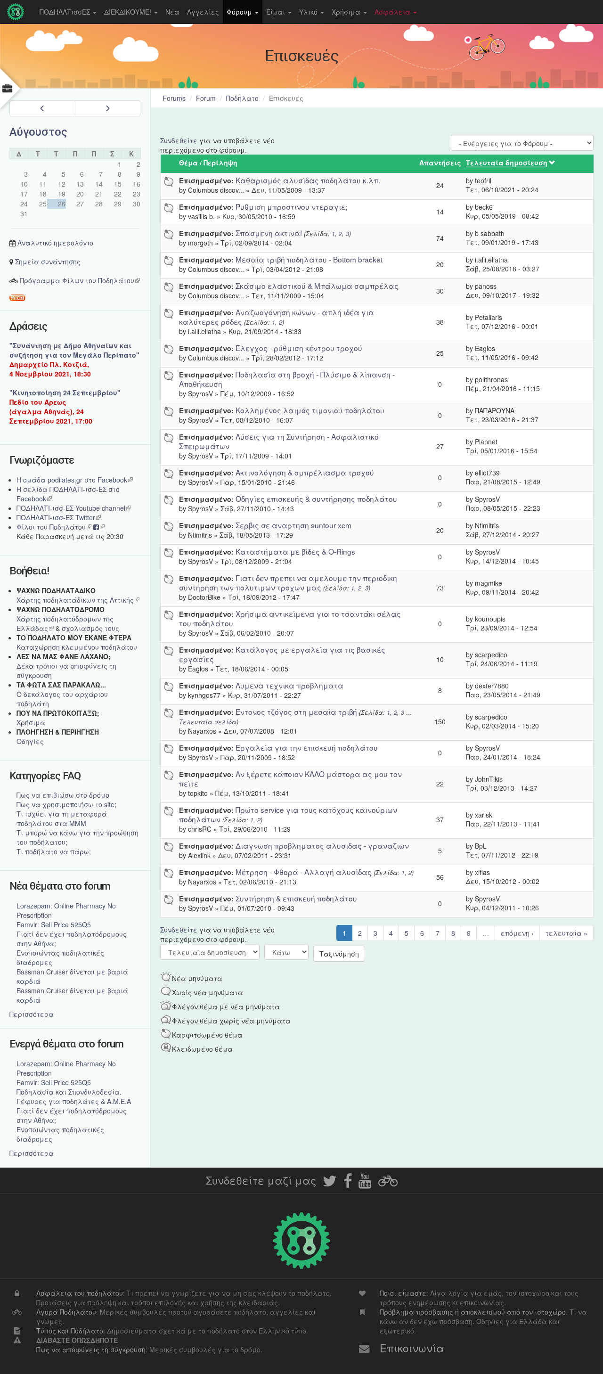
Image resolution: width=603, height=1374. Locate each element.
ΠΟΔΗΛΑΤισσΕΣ (66, 11)
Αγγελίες (203, 11)
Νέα (172, 11)
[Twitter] (330, 1183)
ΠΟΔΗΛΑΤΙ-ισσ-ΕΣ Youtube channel (73, 508)
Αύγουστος (38, 132)
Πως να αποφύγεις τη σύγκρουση (91, 1349)
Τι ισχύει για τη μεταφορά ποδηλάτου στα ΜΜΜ (61, 818)
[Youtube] (365, 1183)
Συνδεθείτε (178, 140)
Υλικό (309, 11)
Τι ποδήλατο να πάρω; (53, 851)
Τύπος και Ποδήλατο (69, 1330)
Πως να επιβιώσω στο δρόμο (62, 795)
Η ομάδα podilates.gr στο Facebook (74, 479)
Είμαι (276, 11)
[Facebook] (347, 1183)
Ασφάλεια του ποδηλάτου (79, 1293)
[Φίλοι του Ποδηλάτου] (388, 1183)
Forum (206, 98)
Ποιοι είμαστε (403, 1293)
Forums (174, 98)
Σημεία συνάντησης (48, 261)
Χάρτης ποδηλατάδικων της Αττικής (77, 600)
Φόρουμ (240, 11)
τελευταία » (566, 933)
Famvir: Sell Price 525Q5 (53, 924)
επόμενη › (517, 933)
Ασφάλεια (393, 11)
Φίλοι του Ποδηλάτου (53, 527)
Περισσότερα (31, 1014)
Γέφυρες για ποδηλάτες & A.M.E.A (73, 1101)
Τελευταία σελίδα (207, 722)
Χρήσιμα (347, 11)
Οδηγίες (30, 741)
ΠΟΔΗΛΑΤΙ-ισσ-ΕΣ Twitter (58, 517)
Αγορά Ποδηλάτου (66, 1312)
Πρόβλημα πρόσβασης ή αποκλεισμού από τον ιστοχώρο (473, 1312)
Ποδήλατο (242, 98)
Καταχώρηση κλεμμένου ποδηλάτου (76, 647)
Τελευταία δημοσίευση (506, 162)
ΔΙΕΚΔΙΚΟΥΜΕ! (128, 11)
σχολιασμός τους (90, 628)
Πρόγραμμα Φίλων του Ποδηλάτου (80, 280)
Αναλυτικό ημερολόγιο (55, 242)
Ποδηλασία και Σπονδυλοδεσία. (69, 1091)
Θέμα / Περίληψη (208, 162)
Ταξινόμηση (339, 953)
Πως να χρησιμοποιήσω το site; (66, 804)
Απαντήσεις (440, 162)
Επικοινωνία (412, 1347)
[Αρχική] (18, 12)
